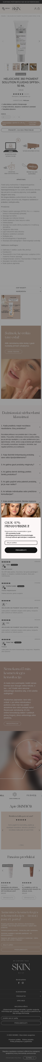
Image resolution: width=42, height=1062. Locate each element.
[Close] (38, 506)
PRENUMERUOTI (21, 550)
